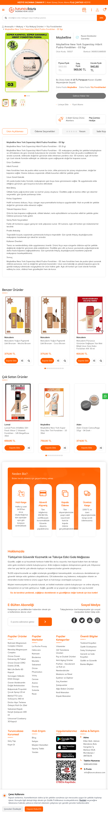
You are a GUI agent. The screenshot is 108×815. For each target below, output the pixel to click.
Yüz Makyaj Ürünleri (35, 26)
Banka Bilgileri (86, 664)
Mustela (35, 661)
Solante (35, 690)
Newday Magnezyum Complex (17, 651)
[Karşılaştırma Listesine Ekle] (22, 360)
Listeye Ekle (63, 104)
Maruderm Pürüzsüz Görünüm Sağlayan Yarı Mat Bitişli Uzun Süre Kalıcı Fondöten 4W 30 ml (89, 344)
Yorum (82, 131)
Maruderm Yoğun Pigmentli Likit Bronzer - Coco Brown (52, 342)
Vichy (34, 675)
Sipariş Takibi (38, 748)
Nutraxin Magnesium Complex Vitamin (17, 644)
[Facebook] (74, 620)
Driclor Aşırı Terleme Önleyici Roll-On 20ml (17, 704)
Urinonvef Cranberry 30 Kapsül (17, 720)
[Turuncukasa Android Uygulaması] (66, 741)
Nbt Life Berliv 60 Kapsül (15, 671)
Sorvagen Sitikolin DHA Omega (16, 677)
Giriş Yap (12, 741)
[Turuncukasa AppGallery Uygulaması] (66, 757)
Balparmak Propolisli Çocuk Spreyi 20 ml (17, 690)
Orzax (35, 668)
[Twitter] (82, 620)
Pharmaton (37, 672)
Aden (78, 424)
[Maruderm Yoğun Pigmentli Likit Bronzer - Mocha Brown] (18, 315)
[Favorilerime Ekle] (30, 331)
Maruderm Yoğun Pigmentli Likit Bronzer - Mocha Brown (17, 342)
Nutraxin (36, 653)
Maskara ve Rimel (64, 674)
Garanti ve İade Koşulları (87, 655)
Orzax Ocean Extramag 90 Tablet (17, 657)
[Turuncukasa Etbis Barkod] (66, 783)
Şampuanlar (61, 685)
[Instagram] (97, 620)
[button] (25, 95)
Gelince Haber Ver (81, 96)
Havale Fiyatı (96, 63)
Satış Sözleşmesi (88, 650)
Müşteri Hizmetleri (40, 745)
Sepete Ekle (11, 360)
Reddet (82, 800)
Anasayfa (9, 26)
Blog (34, 737)
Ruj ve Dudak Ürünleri (66, 656)
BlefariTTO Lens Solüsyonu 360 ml (16, 697)
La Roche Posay (39, 646)
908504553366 (90, 764)
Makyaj (19, 26)
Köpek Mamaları (63, 696)
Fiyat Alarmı (77, 104)
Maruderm (9, 337)
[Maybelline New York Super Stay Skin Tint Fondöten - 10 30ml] (54, 402)
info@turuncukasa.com (94, 772)
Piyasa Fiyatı (63, 63)
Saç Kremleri (61, 681)
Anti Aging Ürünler (64, 660)
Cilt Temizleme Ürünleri (62, 651)
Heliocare (36, 650)
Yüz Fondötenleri (54, 26)
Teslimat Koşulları (88, 643)
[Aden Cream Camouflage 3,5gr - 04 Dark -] (90, 402)
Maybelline (63, 37)
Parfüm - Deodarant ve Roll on (65, 665)
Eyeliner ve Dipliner (64, 678)
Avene (35, 683)
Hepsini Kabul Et (34, 809)
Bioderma (36, 657)
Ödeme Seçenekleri (45, 131)
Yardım (35, 752)
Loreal (7, 424)
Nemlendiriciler (62, 670)
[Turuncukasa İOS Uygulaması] (66, 749)
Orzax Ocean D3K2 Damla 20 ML (16, 664)
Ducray (35, 686)
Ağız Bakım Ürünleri (65, 688)
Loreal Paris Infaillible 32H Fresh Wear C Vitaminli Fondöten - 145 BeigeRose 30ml (16, 432)
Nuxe (34, 694)
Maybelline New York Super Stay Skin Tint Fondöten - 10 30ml (53, 430)
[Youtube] (90, 620)
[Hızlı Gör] (29, 360)
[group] (27, 62)
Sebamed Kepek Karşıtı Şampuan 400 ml (17, 712)
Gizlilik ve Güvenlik (88, 660)
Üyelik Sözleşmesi (88, 646)
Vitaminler (60, 646)
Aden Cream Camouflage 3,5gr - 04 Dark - (88, 429)
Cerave (35, 679)
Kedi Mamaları (62, 692)
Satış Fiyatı (78, 64)
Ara (101, 18)
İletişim (35, 741)
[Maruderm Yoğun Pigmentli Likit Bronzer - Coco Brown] (54, 315)
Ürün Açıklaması (14, 131)
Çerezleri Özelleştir (12, 809)
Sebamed (36, 664)
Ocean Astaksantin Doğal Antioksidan (16, 684)
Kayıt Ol (11, 744)
